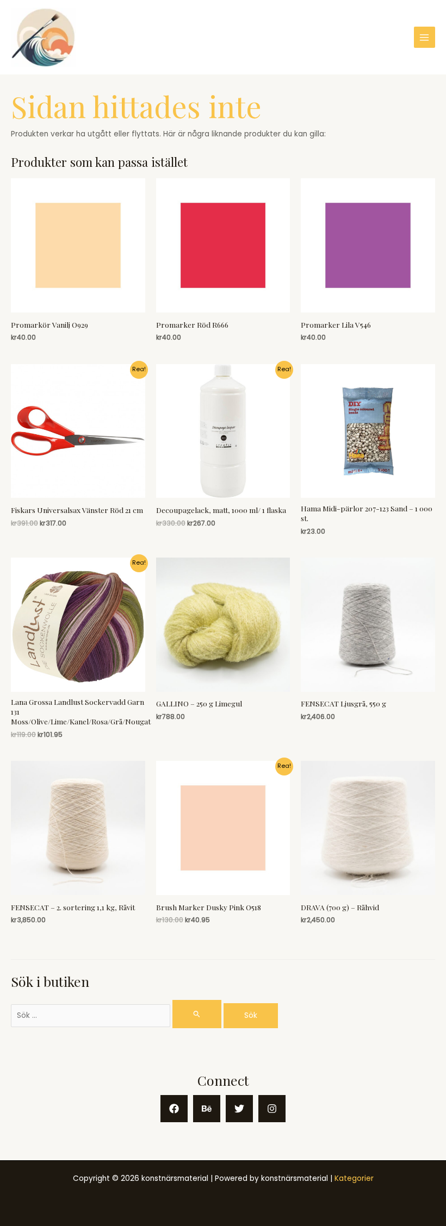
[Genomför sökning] (196, 1014)
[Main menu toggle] (424, 37)
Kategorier (354, 1178)
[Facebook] (174, 1108)
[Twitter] (239, 1108)
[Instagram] (272, 1108)
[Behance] (206, 1108)
